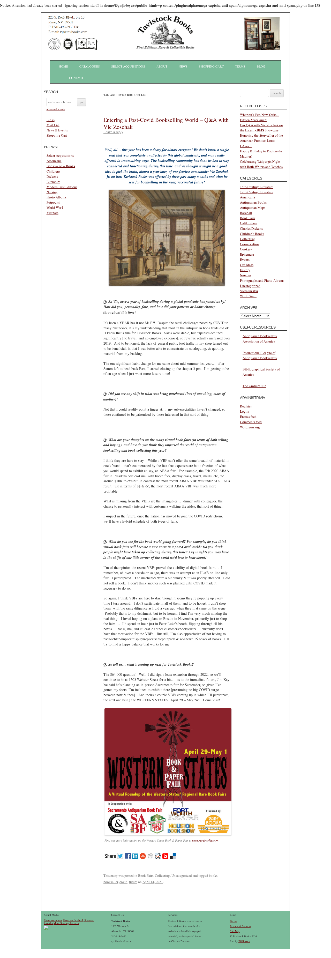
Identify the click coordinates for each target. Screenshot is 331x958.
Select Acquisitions (128, 66)
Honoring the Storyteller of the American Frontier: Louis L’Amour (261, 140)
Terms (240, 66)
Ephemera (247, 254)
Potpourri (53, 202)
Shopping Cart (211, 66)
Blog (261, 66)
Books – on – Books (61, 166)
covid (123, 881)
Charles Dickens (251, 228)
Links (51, 119)
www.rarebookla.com (205, 840)
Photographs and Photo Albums (262, 280)
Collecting (162, 875)
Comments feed (251, 421)
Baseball (246, 212)
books (213, 875)
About (161, 66)
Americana (54, 160)
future (133, 881)
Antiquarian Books (253, 202)
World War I (55, 207)
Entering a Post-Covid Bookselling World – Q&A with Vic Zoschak (166, 123)
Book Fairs (145, 875)
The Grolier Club (254, 385)
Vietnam (52, 212)
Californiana (248, 223)
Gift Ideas (246, 264)
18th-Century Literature (256, 186)
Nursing (52, 192)
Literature (53, 181)
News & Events (57, 130)
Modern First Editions (62, 186)
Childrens (53, 171)
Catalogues (89, 66)
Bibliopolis (244, 941)
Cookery (246, 249)
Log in (244, 411)
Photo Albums (56, 197)
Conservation (249, 244)
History (245, 270)
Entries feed (248, 416)
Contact (76, 78)
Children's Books (252, 233)
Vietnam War (249, 290)
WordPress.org (250, 427)
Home (63, 66)
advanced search (56, 109)
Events (245, 259)
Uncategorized (181, 875)
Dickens (52, 176)
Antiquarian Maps (252, 207)
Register (246, 406)
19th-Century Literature (256, 192)
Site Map (235, 931)
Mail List (53, 125)
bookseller (110, 881)
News (183, 66)
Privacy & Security (240, 926)
